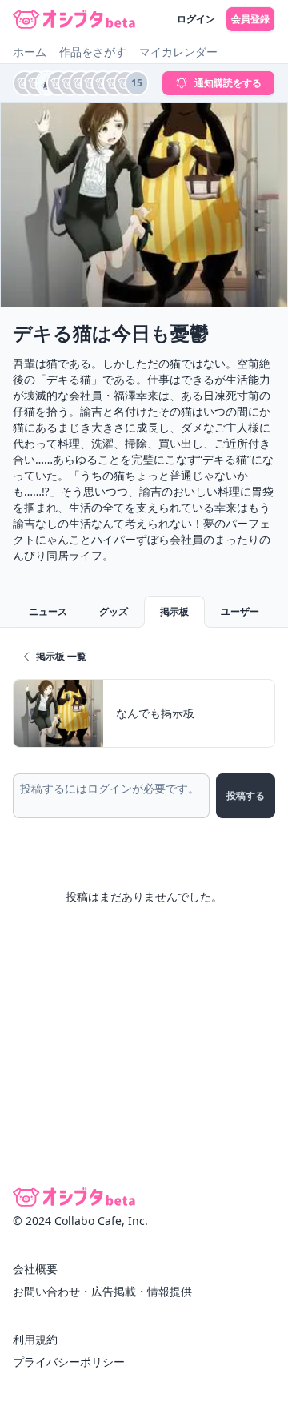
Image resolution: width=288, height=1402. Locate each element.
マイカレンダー (178, 51)
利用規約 (35, 1339)
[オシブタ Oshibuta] (74, 19)
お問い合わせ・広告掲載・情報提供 (102, 1291)
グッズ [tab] (113, 611)
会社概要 (35, 1268)
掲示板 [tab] (174, 611)
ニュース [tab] (48, 611)
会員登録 (250, 19)
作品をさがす (92, 51)
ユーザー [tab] (240, 611)
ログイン (196, 19)
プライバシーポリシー (69, 1361)
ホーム (29, 51)
